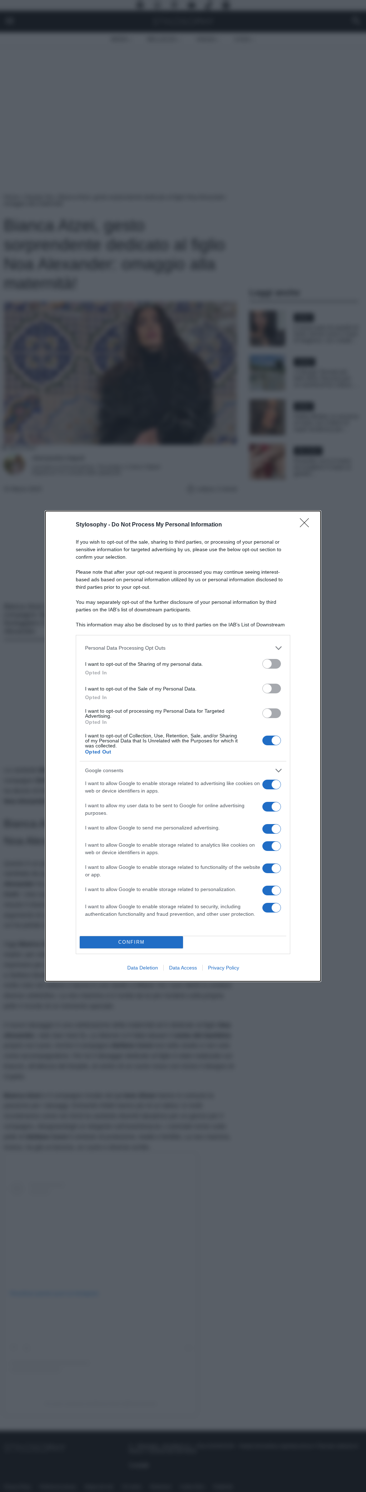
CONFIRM (131, 942)
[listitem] (183, 648)
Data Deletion (142, 968)
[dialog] (183, 746)
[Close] (306, 525)
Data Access (183, 968)
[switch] (271, 664)
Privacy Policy (223, 968)
